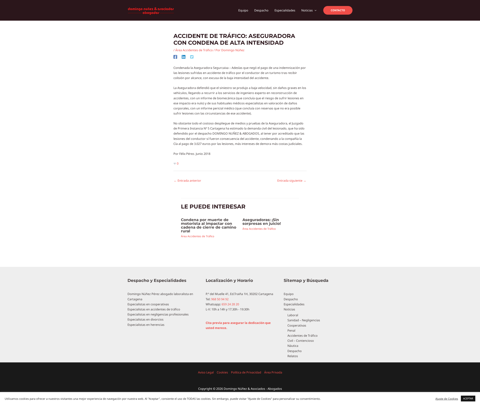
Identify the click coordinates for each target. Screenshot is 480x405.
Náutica (292, 346)
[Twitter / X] (192, 57)
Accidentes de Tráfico (302, 335)
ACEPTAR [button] (468, 398)
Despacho (291, 299)
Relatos (292, 356)
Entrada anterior (187, 180)
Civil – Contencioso (300, 341)
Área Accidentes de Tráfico (194, 50)
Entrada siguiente (291, 180)
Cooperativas (296, 325)
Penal (291, 330)
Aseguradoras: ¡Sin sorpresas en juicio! (261, 222)
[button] (314, 10)
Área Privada (273, 372)
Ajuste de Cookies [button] (446, 398)
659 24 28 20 (230, 304)
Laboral (292, 315)
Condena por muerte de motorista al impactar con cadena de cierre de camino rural (208, 225)
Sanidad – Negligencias (303, 320)
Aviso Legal (206, 372)
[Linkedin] (183, 57)
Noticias (289, 309)
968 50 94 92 (219, 299)
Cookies (222, 372)
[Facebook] (175, 57)
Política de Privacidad (246, 372)
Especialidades (294, 304)
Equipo (289, 294)
